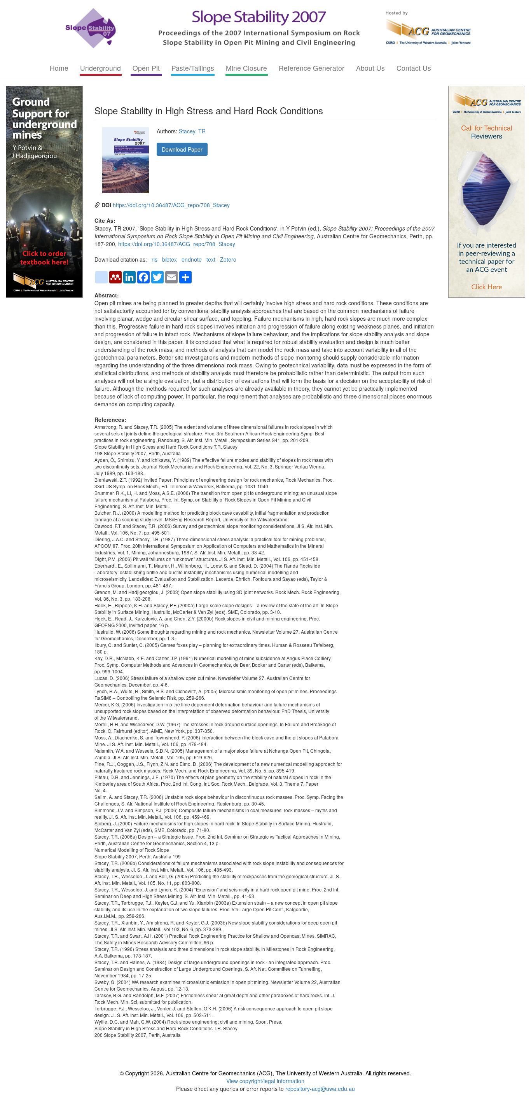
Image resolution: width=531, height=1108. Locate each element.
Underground (100, 68)
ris (154, 259)
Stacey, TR (192, 131)
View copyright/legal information (265, 1081)
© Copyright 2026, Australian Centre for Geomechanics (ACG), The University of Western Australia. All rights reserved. (265, 1073)
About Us (370, 68)
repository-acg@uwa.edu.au (320, 1088)
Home (59, 68)
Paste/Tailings (192, 68)
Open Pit (146, 68)
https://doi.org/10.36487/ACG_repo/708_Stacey (171, 205)
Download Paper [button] (182, 149)
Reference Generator (311, 68)
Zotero (228, 259)
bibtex (169, 259)
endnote (192, 259)
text (210, 259)
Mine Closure (246, 68)
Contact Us (414, 68)
